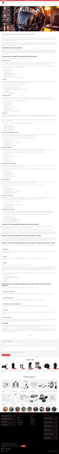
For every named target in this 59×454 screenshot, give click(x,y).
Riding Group (56, 451)
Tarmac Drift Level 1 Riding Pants (30, 370)
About (31, 417)
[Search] (53, 2)
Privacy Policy (19, 424)
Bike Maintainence (52, 391)
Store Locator (33, 418)
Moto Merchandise (34, 404)
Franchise (32, 420)
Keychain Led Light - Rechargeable (21, 370)
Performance (42, 404)
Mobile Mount (51, 404)
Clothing (13, 404)
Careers (48, 451)
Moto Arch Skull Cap (46, 370)
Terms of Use (32, 424)
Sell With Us (32, 422)
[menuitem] (10, 2)
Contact (18, 417)
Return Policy (19, 420)
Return (18, 418)
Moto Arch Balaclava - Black (13, 370)
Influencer (51, 451)
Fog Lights (32, 391)
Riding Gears (14, 391)
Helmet (4, 391)
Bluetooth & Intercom (43, 391)
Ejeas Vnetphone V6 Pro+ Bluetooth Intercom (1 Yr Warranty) (4, 370)
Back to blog (30, 335)
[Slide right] (32, 374)
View (56, 418)
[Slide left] (27, 374)
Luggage (23, 404)
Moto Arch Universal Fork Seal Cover (38, 370)
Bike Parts (4, 404)
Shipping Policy (20, 422)
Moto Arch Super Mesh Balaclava (55, 370)
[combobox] (49, 2)
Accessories (23, 391)
